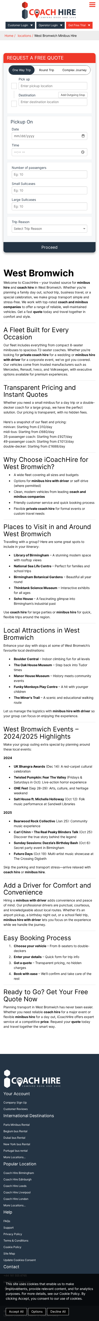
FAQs (6, 1221)
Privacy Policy (12, 1234)
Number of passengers (29, 168)
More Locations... (14, 1157)
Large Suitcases (24, 200)
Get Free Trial (77, 25)
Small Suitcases (23, 184)
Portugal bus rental (15, 1150)
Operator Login (48, 25)
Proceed (49, 247)
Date (15, 129)
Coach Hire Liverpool (17, 1192)
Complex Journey (74, 70)
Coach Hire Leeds (14, 1186)
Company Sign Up (15, 1102)
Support (8, 1227)
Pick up (24, 79)
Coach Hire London (15, 1199)
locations (24, 36)
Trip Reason (20, 222)
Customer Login (18, 25)
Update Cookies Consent (19, 1260)
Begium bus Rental (15, 1131)
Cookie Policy (12, 1247)
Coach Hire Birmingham (18, 1173)
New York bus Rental (16, 1144)
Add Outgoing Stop (73, 95)
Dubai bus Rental (14, 1137)
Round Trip (46, 70)
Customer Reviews (15, 1109)
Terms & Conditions (15, 1240)
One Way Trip (21, 70)
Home (9, 36)
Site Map (9, 1253)
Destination (27, 95)
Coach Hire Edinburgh (17, 1179)
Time (15, 145)
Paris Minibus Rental (16, 1124)
